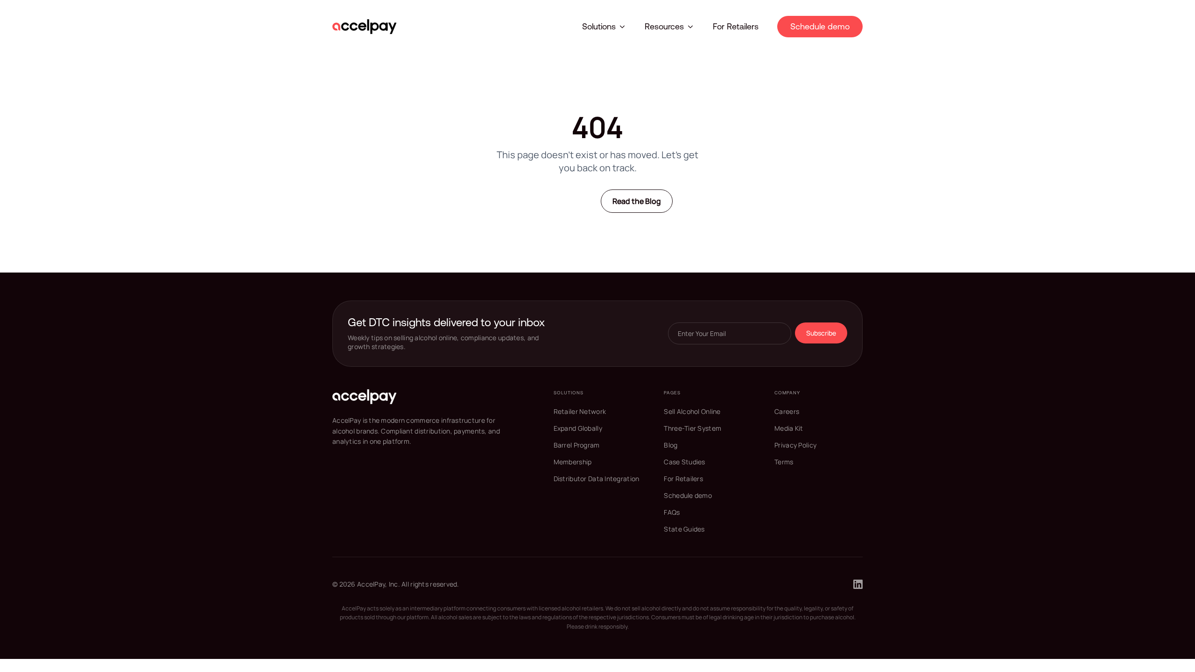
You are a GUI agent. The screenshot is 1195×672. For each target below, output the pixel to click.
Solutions (599, 26)
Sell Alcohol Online (692, 411)
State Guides (684, 529)
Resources (664, 26)
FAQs (672, 512)
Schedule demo (820, 26)
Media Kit (788, 428)
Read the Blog (636, 201)
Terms (783, 461)
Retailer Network (580, 411)
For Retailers (736, 26)
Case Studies (684, 461)
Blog (670, 445)
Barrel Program (577, 445)
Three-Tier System (692, 428)
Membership (573, 461)
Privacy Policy (795, 445)
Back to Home (558, 201)
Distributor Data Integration (597, 478)
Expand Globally (578, 428)
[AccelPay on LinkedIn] (858, 584)
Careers (786, 411)
